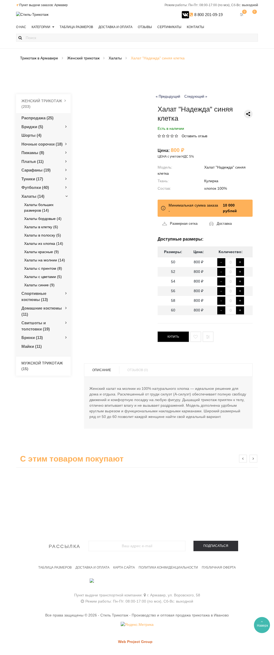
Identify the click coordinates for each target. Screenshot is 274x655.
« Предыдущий (168, 96)
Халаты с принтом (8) (43, 268)
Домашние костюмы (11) (41, 311)
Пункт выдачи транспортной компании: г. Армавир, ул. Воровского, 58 (137, 595)
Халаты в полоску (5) (42, 235)
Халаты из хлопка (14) (43, 243)
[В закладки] (195, 337)
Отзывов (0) (137, 370)
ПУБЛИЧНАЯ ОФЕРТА (219, 567)
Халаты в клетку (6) (41, 227)
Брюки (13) (32, 337)
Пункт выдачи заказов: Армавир (43, 5)
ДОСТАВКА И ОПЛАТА (92, 567)
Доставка (224, 224)
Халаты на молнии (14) (44, 260)
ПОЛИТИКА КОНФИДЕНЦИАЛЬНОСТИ (168, 567)
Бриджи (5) (32, 126)
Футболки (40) (35, 187)
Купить (173, 336)
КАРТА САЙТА (124, 567)
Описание (101, 370)
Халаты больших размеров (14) (39, 207)
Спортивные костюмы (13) (34, 296)
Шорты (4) (31, 135)
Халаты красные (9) (41, 252)
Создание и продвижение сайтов (144, 647)
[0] (252, 14)
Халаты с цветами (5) (43, 277)
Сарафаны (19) (36, 170)
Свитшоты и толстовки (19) (35, 326)
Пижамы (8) (32, 152)
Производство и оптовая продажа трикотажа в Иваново (180, 615)
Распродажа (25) (37, 118)
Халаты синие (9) (39, 285)
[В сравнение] (208, 337)
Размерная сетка (183, 224)
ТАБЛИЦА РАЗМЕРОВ (55, 567)
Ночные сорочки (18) (42, 144)
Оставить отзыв (194, 136)
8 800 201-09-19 (208, 14)
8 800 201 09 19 (137, 583)
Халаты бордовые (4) (43, 218)
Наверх (262, 625)
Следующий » (195, 96)
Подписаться (215, 546)
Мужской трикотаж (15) (42, 366)
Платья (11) (32, 161)
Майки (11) (31, 346)
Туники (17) (32, 179)
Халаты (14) (32, 196)
